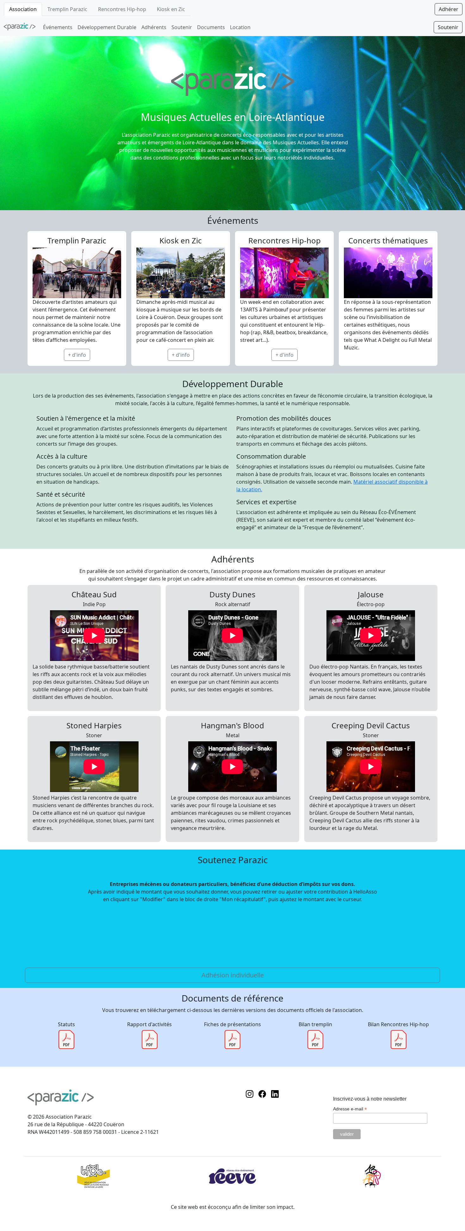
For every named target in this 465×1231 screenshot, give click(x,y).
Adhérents (153, 27)
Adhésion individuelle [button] (233, 975)
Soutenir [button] (448, 27)
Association (23, 9)
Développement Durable (107, 27)
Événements (57, 27)
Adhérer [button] (448, 9)
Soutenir (181, 27)
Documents (211, 27)
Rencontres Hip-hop (122, 9)
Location (240, 27)
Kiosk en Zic (171, 9)
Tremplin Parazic (67, 9)
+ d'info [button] (77, 354)
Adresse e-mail (350, 1109)
